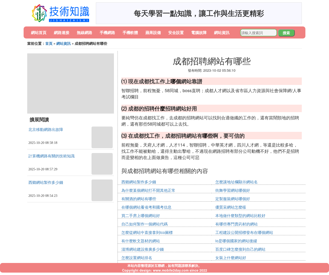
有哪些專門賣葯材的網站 (236, 224)
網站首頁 (38, 32)
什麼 (160, 108)
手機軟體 (130, 32)
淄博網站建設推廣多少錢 (142, 249)
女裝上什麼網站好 (230, 257)
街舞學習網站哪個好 (232, 190)
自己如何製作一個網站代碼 (144, 224)
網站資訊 (222, 32)
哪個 (176, 81)
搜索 (286, 32)
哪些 (207, 135)
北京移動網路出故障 (45, 130)
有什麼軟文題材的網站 (140, 240)
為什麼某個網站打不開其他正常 (148, 190)
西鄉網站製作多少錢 (45, 182)
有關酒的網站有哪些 (138, 198)
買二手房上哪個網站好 (140, 215)
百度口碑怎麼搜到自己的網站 (240, 249)
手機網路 (107, 32)
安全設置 (176, 32)
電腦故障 (199, 32)
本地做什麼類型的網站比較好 (240, 215)
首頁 (49, 43)
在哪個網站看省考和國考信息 (146, 207)
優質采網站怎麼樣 (230, 207)
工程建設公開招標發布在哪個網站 (244, 232)
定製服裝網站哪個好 (232, 198)
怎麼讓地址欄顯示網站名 (236, 182)
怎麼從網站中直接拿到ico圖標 (147, 232)
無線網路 (84, 32)
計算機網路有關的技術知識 (51, 156)
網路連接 (61, 32)
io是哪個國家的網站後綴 (236, 240)
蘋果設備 (153, 32)
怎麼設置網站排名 (136, 257)
